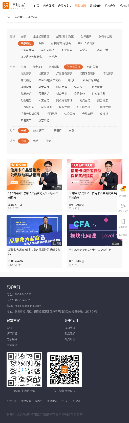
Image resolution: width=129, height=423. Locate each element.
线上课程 (38, 130)
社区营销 (43, 73)
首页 (36, 5)
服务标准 (102, 100)
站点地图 (69, 339)
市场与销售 (27, 50)
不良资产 (26, 120)
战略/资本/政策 (65, 36)
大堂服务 (43, 100)
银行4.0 (37, 66)
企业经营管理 (41, 36)
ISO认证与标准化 (31, 56)
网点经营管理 (64, 100)
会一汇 (64, 401)
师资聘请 (95, 5)
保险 (41, 43)
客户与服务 (48, 50)
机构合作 (110, 5)
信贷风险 (69, 113)
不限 (23, 140)
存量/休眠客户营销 (49, 80)
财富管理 (61, 87)
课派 (9, 328)
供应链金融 (98, 93)
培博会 (38, 401)
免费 (35, 140)
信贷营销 (92, 66)
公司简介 (69, 328)
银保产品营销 (91, 80)
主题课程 (56, 130)
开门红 (72, 80)
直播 (71, 130)
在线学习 (19, 17)
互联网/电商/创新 (61, 43)
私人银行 (79, 87)
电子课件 (12, 339)
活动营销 (108, 73)
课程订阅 (80, 5)
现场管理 (64, 107)
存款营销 (26, 73)
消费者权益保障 (30, 113)
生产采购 (86, 36)
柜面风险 (52, 113)
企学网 (76, 401)
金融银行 (26, 43)
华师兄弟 (26, 401)
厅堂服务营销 (64, 73)
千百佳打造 (27, 107)
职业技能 (67, 50)
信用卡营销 (73, 66)
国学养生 (84, 50)
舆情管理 (105, 107)
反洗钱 (104, 113)
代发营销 (26, 93)
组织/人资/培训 (87, 43)
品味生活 (102, 50)
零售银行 (26, 80)
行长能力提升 (85, 107)
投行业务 (79, 93)
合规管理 (87, 113)
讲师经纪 (52, 401)
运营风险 (43, 120)
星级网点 (46, 107)
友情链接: (12, 401)
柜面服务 (26, 100)
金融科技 (54, 66)
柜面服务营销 (87, 73)
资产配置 (97, 87)
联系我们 (69, 333)
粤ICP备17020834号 (71, 414)
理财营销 (26, 87)
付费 (48, 140)
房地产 (53, 56)
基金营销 (43, 87)
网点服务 (84, 100)
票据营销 (43, 93)
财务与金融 (105, 36)
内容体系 (48, 5)
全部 (23, 36)
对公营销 (61, 93)
